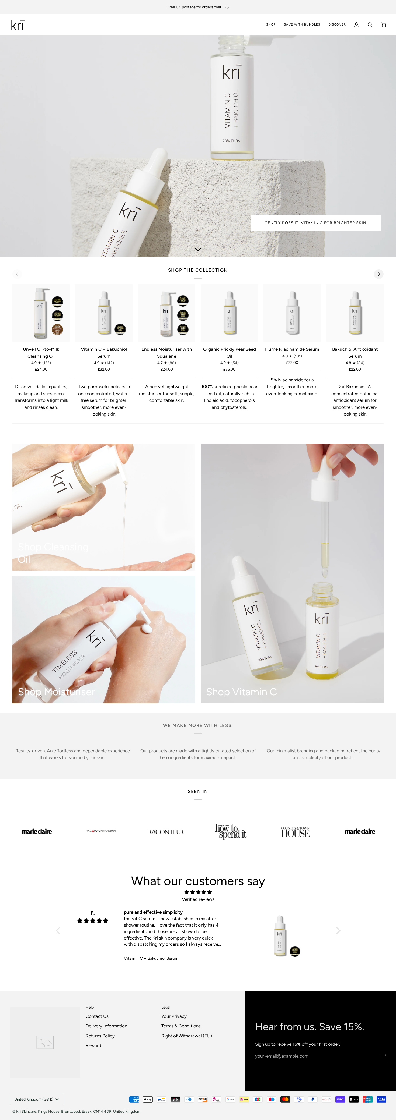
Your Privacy (174, 1016)
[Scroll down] (198, 249)
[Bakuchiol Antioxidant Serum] (355, 313)
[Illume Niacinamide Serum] (292, 313)
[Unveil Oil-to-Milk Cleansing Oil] (41, 313)
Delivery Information (106, 1026)
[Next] (379, 274)
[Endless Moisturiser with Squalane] (166, 313)
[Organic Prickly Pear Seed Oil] (229, 313)
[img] (198, 892)
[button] (337, 24)
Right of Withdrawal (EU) (186, 1036)
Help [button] (90, 1007)
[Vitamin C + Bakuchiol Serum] (104, 313)
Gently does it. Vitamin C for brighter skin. (316, 223)
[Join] (381, 1055)
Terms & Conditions (181, 1026)
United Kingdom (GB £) (33, 1099)
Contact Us (97, 1016)
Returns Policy (100, 1036)
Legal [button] (165, 1007)
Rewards (94, 1045)
